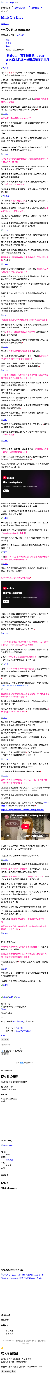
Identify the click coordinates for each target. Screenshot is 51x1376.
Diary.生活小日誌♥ (23, 1031)
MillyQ (3, 1009)
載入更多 (5, 1040)
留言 (21, 1022)
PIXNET (11, 1341)
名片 (7, 46)
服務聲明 (25, 1343)
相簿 (7, 40)
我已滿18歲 (6, 1371)
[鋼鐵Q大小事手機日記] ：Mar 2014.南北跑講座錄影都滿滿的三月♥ (27, 59)
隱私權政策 (42, 1341)
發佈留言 (5, 1054)
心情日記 (19, 1028)
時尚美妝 (20, 35)
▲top (3, 1035)
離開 (13, 1371)
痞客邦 (16, 1022)
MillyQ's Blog (12, 17)
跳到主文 (5, 24)
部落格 (8, 43)
